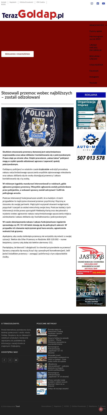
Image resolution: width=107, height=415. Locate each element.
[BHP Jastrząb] (91, 274)
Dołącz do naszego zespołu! (58, 388)
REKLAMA (91, 95)
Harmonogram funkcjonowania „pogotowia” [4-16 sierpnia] (58, 375)
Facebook (94, 71)
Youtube (93, 83)
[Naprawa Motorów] (91, 160)
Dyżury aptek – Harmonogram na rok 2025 (96, 35)
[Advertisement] (91, 182)
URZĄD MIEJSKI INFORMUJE (96, 47)
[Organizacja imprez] (91, 129)
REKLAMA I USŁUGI (95, 57)
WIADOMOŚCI (97, 25)
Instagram (94, 77)
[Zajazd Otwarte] (91, 305)
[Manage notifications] (101, 409)
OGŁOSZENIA (96, 65)
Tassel (18, 406)
